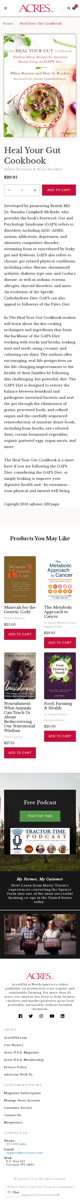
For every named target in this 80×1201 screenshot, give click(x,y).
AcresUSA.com (15, 1037)
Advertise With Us (18, 1074)
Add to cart (19, 634)
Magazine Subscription (22, 1093)
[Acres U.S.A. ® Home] (36, 8)
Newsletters (13, 1122)
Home (8, 23)
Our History (13, 1045)
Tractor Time (40, 816)
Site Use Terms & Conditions (51, 1187)
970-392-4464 (16, 1144)
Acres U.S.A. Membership (24, 1060)
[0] (74, 8)
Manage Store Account (22, 1100)
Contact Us (12, 1115)
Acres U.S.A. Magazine (21, 1052)
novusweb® (50, 1195)
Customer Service (18, 1108)
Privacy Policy (15, 1067)
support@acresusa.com (24, 1152)
